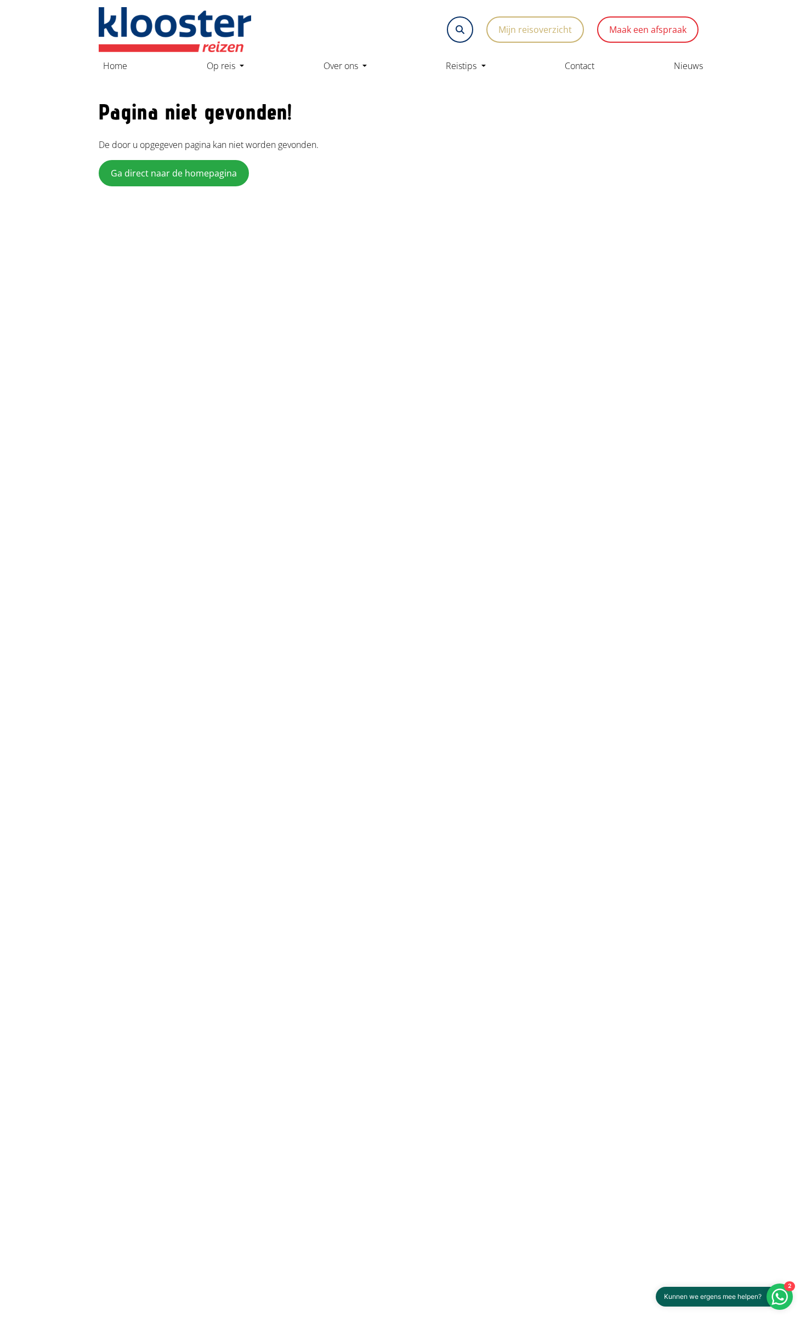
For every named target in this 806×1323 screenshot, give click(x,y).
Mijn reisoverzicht (535, 30)
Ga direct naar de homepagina (174, 173)
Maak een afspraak (647, 30)
